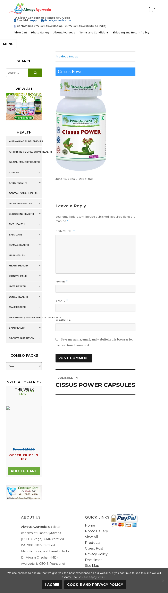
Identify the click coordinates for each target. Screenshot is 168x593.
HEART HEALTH (18, 265)
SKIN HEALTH (17, 328)
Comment (65, 231)
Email (62, 300)
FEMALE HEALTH (19, 245)
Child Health (18, 183)
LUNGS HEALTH (18, 296)
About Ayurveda (64, 32)
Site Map (92, 566)
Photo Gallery (40, 32)
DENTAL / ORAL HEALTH (23, 193)
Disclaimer (93, 560)
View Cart (20, 32)
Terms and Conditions (94, 32)
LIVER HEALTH (17, 286)
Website (63, 319)
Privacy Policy (96, 554)
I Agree (52, 585)
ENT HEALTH (17, 224)
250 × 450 (86, 179)
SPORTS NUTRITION (21, 338)
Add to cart (24, 471)
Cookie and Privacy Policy (95, 585)
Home (90, 525)
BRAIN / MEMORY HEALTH (24, 162)
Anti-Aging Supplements (26, 141)
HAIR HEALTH (17, 255)
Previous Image (67, 56)
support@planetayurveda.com (50, 20)
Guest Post (94, 548)
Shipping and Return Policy (131, 32)
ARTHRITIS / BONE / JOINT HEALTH (30, 151)
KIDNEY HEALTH (18, 276)
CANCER (14, 172)
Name (62, 281)
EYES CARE (15, 234)
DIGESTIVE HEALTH (20, 203)
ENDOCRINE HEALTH (21, 214)
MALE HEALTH (17, 307)
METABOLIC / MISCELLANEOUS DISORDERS (35, 317)
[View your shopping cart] (152, 10)
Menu (8, 44)
